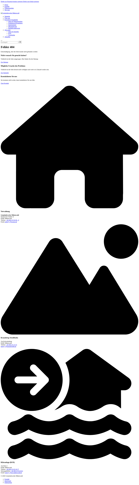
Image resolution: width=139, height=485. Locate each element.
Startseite (7, 16)
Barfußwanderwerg (14, 28)
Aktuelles (7, 37)
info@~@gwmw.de (11, 222)
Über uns (7, 18)
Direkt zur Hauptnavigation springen (12, 1)
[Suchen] (20, 42)
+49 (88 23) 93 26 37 (12, 469)
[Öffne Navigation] (1, 40)
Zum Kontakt (5, 83)
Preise (6, 5)
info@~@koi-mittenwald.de (13, 473)
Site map (7, 10)
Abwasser (7, 30)
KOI (9, 33)
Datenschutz (8, 482)
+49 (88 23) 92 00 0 (16, 471)
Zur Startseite (5, 73)
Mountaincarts (12, 26)
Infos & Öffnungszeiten (15, 21)
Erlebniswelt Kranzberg (15, 23)
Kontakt (7, 6)
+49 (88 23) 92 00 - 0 (12, 220)
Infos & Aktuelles (13, 32)
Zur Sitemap (4, 62)
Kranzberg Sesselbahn (11, 20)
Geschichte (11, 35)
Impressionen (12, 25)
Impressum (8, 481)
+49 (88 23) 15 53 (11, 345)
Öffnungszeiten (9, 8)
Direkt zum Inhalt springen (31, 1)
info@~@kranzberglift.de (8, 346)
